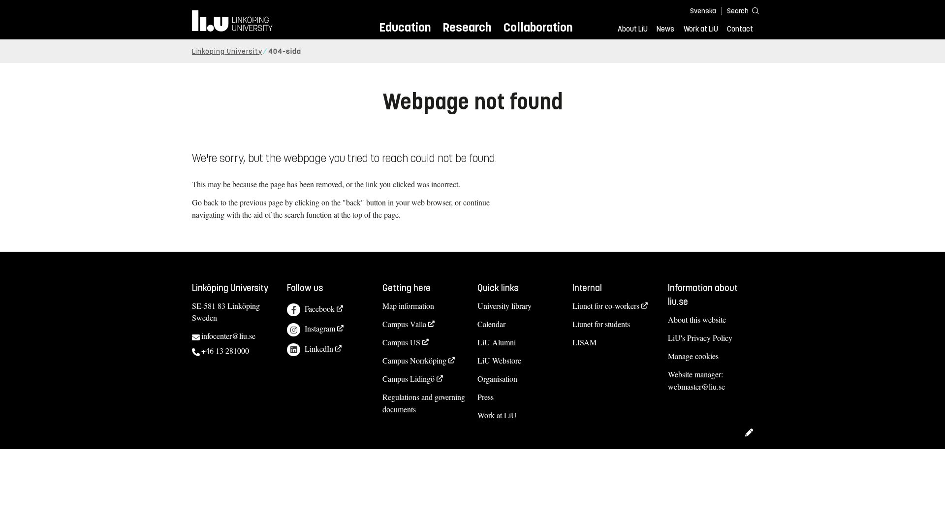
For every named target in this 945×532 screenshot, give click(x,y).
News (665, 29)
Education (405, 27)
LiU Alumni (496, 342)
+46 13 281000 (225, 350)
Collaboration (538, 27)
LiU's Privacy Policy (700, 337)
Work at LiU (701, 29)
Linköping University (227, 51)
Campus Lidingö (408, 378)
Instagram (320, 328)
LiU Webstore (499, 360)
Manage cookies (693, 356)
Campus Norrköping (414, 360)
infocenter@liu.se (228, 336)
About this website (697, 319)
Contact (740, 29)
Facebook (320, 308)
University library (504, 305)
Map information (408, 305)
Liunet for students (601, 324)
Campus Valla (404, 324)
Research (466, 27)
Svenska (703, 11)
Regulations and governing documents (423, 403)
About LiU (633, 29)
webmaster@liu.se (696, 386)
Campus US (401, 342)
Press (485, 397)
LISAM (584, 342)
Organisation (497, 378)
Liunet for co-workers (605, 305)
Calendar (491, 324)
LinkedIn (319, 348)
